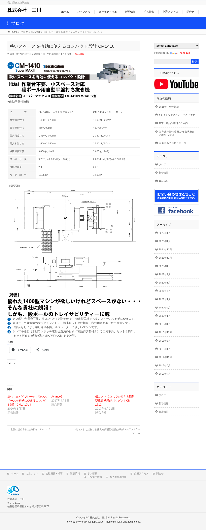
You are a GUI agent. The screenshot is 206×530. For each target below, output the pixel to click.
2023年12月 (165, 257)
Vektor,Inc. (122, 521)
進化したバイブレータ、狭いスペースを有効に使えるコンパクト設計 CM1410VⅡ (27, 400)
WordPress (85, 521)
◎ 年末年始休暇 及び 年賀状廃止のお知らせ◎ (176, 133)
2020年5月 (165, 307)
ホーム (14, 473)
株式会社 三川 (24, 10)
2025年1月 (165, 241)
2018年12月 (165, 332)
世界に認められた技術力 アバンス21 (29, 429)
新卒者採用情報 (118, 477)
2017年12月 (165, 357)
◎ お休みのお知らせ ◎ (172, 143)
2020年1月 (165, 315)
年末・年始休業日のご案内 (173, 123)
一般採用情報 (95, 477)
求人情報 (92, 473)
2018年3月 (165, 340)
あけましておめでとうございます (177, 115)
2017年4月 (165, 373)
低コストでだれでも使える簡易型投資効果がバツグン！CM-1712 (115, 400)
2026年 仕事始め (169, 106)
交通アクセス (141, 473)
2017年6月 (165, 365)
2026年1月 (165, 233)
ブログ (162, 164)
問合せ (160, 473)
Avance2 (56, 396)
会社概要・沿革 (54, 473)
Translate (184, 52)
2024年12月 (165, 249)
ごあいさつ (32, 473)
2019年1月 (165, 324)
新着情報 (163, 172)
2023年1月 (165, 266)
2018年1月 (165, 349)
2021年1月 (165, 299)
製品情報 (79, 54)
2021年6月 (165, 291)
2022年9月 (165, 274)
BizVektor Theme (103, 521)
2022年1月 (165, 282)
